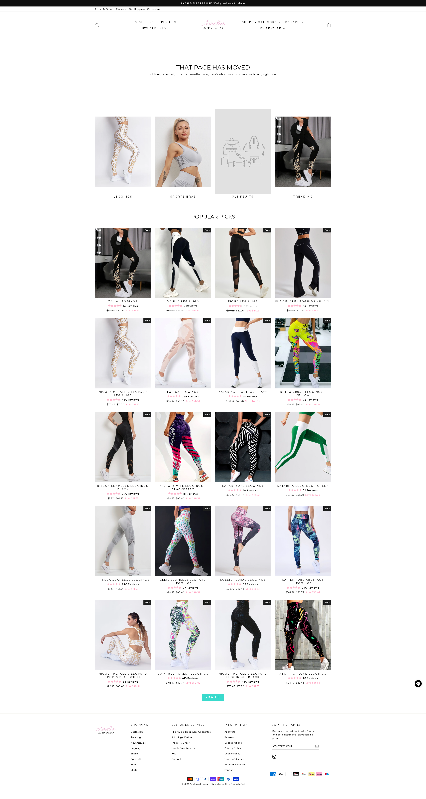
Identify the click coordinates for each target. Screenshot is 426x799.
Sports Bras (137, 759)
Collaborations (233, 742)
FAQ (174, 753)
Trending (168, 22)
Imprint (228, 769)
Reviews (121, 9)
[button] (418, 683)
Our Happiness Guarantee (144, 9)
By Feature (271, 28)
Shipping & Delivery (183, 737)
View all (213, 697)
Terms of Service (234, 759)
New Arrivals (153, 28)
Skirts (134, 769)
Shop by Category (260, 22)
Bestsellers (142, 22)
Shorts (134, 753)
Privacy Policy (232, 748)
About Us (229, 731)
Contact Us (178, 759)
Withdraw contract (235, 764)
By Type (293, 22)
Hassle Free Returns (183, 748)
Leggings (136, 748)
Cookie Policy (232, 753)
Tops (133, 764)
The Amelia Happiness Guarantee (191, 731)
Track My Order (104, 9)
